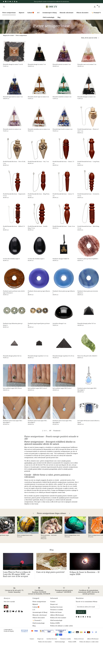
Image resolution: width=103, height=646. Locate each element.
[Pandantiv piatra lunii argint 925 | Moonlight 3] (39, 409)
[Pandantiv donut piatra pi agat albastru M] (39, 279)
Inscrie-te (81, 613)
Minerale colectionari (66, 14)
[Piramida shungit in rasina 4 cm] (88, 85)
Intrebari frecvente (56, 608)
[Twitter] (3, 2)
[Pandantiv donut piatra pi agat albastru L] (64, 279)
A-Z (38, 14)
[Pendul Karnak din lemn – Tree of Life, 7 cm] (14, 150)
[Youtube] (10, 2)
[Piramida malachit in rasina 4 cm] (64, 85)
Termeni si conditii (56, 611)
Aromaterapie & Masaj (49, 14)
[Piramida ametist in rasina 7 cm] (64, 53)
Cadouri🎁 (30, 14)
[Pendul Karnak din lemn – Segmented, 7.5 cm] (14, 182)
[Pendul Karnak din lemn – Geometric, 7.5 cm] (88, 182)
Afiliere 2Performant (57, 616)
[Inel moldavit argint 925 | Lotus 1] (64, 376)
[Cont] (94, 8)
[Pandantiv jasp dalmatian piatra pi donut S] (14, 312)
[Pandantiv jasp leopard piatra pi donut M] (39, 312)
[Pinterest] (14, 2)
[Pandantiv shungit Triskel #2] (64, 247)
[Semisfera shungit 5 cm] (64, 312)
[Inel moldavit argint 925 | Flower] (14, 376)
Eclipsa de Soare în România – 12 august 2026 (84, 574)
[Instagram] (8, 2)
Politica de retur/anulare (58, 619)
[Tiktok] (12, 2)
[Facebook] (5, 2)
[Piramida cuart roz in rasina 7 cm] (88, 53)
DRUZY (10, 631)
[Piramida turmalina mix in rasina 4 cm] (39, 117)
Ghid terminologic (48, 18)
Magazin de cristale (8, 36)
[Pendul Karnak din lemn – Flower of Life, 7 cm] (88, 117)
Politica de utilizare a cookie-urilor (61, 627)
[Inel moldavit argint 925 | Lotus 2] (39, 376)
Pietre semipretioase (9, 14)
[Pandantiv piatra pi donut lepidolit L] (88, 247)
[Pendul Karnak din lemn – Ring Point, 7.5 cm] (39, 182)
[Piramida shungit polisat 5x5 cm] (14, 344)
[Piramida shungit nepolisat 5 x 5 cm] (39, 344)
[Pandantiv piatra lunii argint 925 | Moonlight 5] (88, 376)
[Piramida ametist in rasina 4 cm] (14, 117)
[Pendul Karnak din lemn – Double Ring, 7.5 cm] (39, 214)
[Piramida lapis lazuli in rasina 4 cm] (64, 117)
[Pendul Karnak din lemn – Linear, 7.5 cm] (64, 182)
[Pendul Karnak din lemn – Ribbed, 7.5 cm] (14, 214)
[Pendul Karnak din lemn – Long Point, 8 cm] (88, 150)
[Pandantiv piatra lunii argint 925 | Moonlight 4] (14, 409)
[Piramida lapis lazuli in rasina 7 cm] (14, 85)
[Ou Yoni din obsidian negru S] (14, 247)
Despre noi (54, 605)
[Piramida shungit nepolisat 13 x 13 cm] (64, 344)
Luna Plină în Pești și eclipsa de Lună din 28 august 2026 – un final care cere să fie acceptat (17, 575)
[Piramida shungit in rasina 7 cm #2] (14, 53)
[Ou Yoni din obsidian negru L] (39, 247)
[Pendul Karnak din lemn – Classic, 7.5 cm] (64, 150)
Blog (59, 18)
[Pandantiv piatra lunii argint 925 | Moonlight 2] (64, 409)
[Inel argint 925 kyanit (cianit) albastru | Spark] (88, 409)
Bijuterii (21, 14)
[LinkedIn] (16, 2)
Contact (52, 603)
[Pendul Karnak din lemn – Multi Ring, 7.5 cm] (88, 214)
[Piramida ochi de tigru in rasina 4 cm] (39, 85)
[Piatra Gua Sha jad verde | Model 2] (88, 344)
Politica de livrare (56, 613)
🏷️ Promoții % (96, 14)
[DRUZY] (51, 7)
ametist (59, 497)
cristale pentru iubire (35, 470)
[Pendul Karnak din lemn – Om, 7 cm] (39, 150)
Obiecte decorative (82, 14)
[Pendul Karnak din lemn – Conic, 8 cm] (64, 214)
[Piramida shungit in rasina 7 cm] (39, 53)
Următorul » (57, 432)
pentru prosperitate (50, 470)
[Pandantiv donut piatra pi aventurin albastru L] (88, 279)
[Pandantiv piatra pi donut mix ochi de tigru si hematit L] (14, 279)
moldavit (62, 499)
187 (50, 432)
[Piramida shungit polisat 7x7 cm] (88, 312)
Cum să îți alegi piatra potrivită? (50, 573)
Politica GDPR (55, 624)
